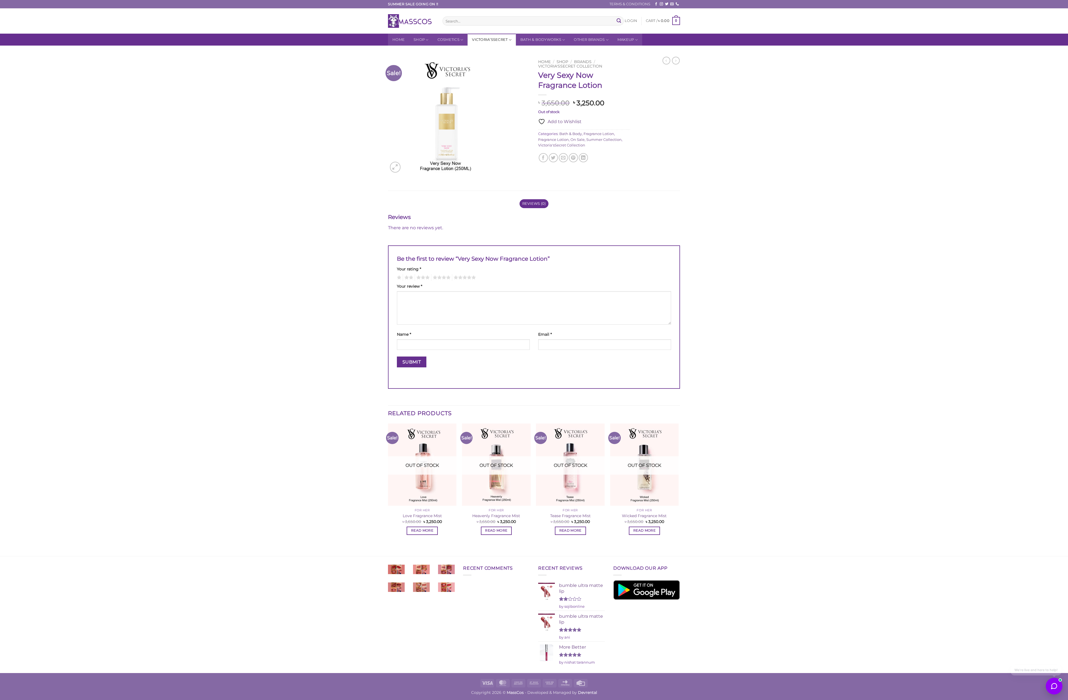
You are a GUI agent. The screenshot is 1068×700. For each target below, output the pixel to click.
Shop (419, 40)
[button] (631, 20)
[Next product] (666, 60)
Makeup (625, 40)
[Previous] (388, 489)
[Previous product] (676, 60)
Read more (422, 530)
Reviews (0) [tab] (534, 203)
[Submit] (619, 21)
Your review (409, 286)
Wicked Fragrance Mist (644, 515)
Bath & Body (570, 134)
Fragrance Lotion (599, 134)
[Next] (678, 489)
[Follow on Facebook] (656, 4)
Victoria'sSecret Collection (570, 66)
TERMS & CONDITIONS (629, 4)
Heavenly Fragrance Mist (496, 515)
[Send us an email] (672, 4)
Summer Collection (604, 140)
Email (545, 334)
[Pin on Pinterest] (573, 157)
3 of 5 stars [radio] (422, 277)
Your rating (409, 268)
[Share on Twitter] (553, 157)
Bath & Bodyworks (540, 40)
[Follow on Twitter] (666, 4)
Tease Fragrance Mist (570, 515)
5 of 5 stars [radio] (464, 277)
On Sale (577, 140)
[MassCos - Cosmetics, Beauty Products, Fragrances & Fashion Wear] (411, 21)
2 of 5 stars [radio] (408, 277)
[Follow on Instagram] (661, 4)
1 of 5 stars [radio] (398, 277)
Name (404, 334)
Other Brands (589, 40)
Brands (583, 61)
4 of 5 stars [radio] (441, 277)
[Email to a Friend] (563, 157)
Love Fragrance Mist (422, 515)
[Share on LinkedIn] (583, 157)
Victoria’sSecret (490, 40)
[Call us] (677, 4)
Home (398, 40)
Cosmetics (448, 40)
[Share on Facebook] (543, 157)
